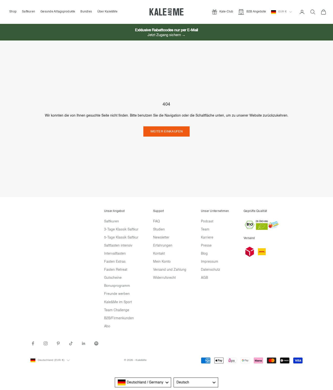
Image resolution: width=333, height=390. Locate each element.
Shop (13, 11)
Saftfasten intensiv (118, 245)
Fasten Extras (115, 261)
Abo (107, 326)
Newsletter (161, 237)
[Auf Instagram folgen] (45, 343)
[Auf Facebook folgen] (32, 343)
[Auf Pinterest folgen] (58, 343)
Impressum (209, 261)
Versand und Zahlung (169, 269)
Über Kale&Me (107, 11)
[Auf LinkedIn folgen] (83, 343)
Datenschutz (210, 269)
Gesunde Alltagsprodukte (57, 11)
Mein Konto (162, 261)
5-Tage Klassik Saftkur (121, 237)
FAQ (156, 221)
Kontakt (159, 253)
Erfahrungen (162, 245)
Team (205, 229)
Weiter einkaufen (166, 131)
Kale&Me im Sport (118, 302)
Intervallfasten (115, 253)
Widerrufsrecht (164, 278)
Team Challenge (116, 310)
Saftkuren (28, 11)
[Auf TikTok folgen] (71, 343)
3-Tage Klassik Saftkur (121, 229)
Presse (206, 245)
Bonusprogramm (117, 286)
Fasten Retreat (115, 269)
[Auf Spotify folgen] (96, 343)
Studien (159, 229)
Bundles (86, 11)
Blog (204, 253)
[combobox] (143, 382)
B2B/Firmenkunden (119, 318)
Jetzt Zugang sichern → (166, 35)
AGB (204, 278)
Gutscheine (113, 278)
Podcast (207, 221)
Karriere (207, 237)
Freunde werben (117, 294)
